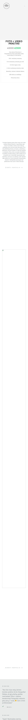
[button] (14, 167)
